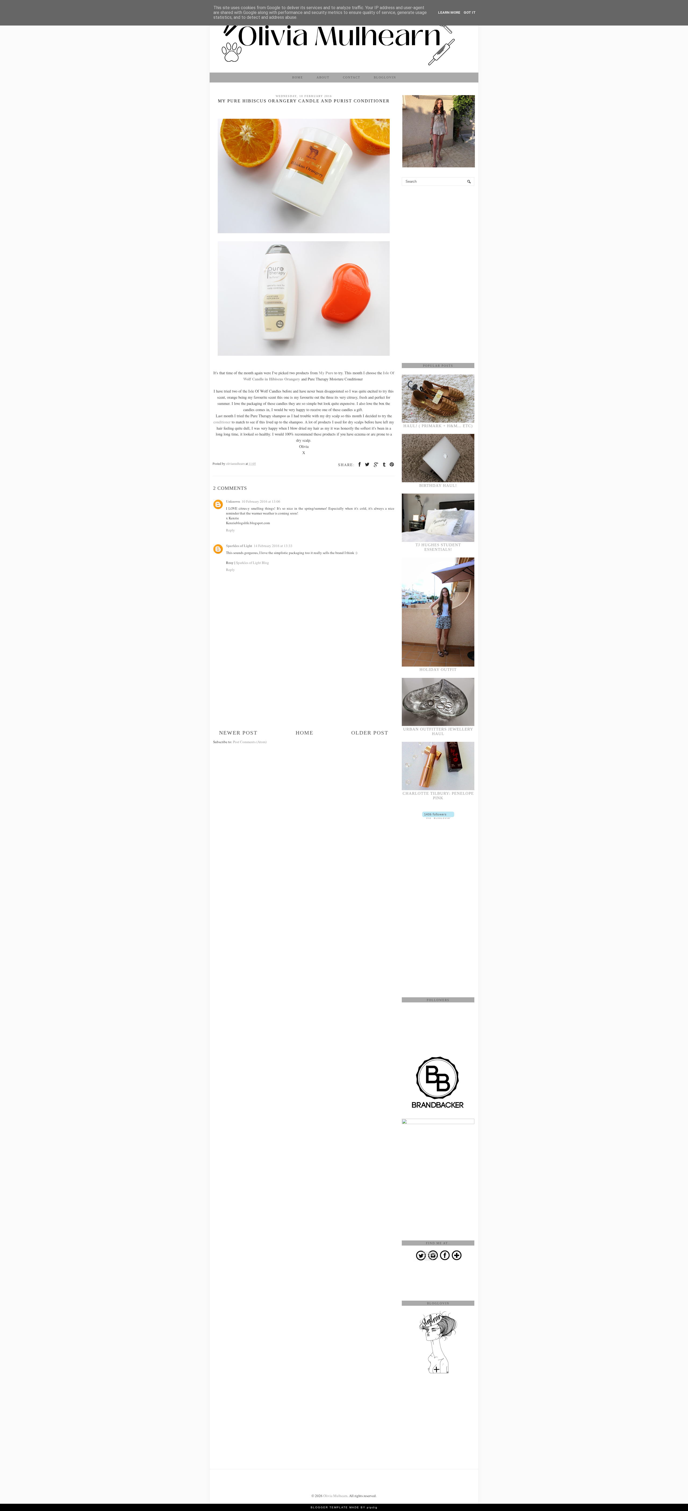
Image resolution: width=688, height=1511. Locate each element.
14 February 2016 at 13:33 (273, 545)
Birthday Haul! (438, 485)
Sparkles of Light (239, 545)
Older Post (369, 733)
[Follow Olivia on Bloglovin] (438, 817)
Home (297, 77)
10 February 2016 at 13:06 (261, 501)
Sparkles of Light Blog (252, 562)
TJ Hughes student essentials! (438, 547)
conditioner (222, 421)
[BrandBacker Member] (438, 1108)
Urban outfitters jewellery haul (438, 731)
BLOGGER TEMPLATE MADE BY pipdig (344, 1507)
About (323, 77)
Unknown (233, 501)
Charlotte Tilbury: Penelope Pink (438, 795)
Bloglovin (385, 77)
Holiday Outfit (438, 669)
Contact (351, 77)
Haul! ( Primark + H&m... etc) (438, 426)
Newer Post (238, 733)
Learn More (449, 12)
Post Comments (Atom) (250, 741)
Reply (230, 530)
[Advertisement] (303, 689)
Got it (470, 12)
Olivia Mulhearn (335, 1495)
